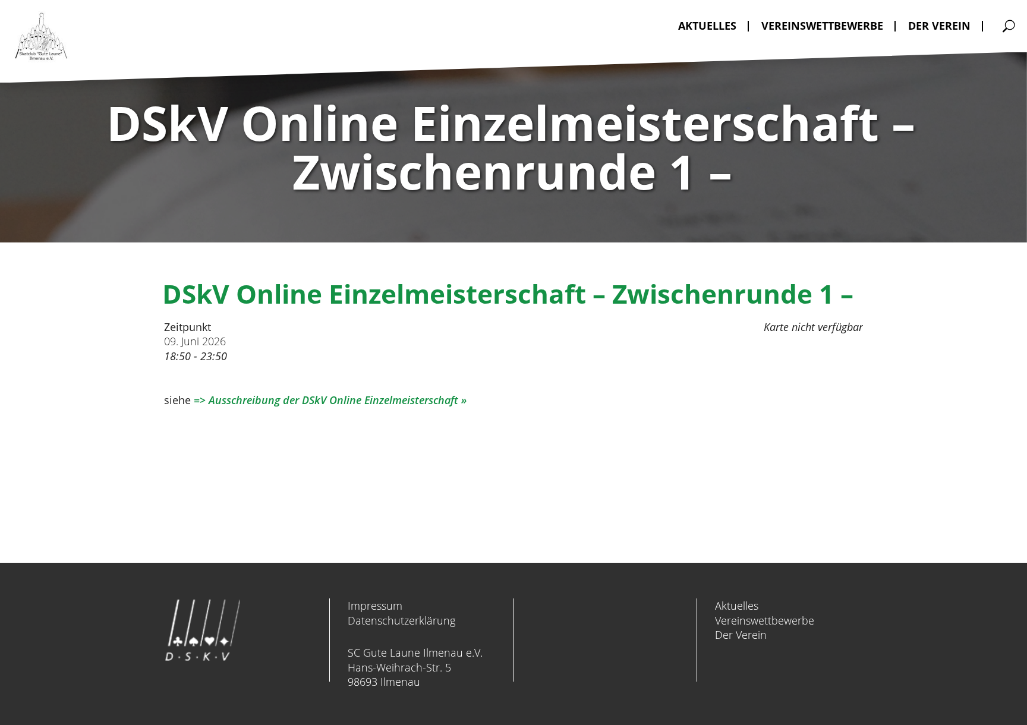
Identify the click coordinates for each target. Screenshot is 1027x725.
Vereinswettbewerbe (764, 620)
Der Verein (741, 635)
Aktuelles (736, 605)
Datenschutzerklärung (401, 620)
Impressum (375, 605)
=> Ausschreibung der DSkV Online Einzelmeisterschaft (326, 400)
